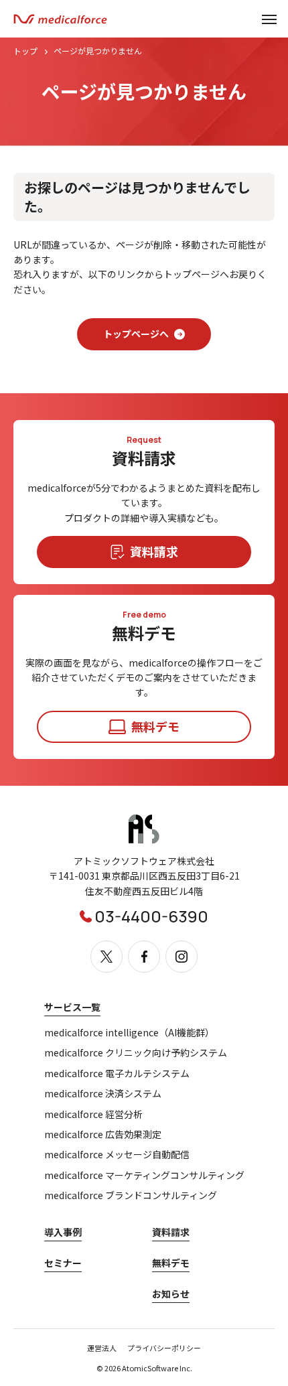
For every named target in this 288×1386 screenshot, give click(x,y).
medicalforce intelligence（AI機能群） (129, 1032)
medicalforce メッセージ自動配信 (117, 1154)
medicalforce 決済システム (102, 1093)
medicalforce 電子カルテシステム (117, 1073)
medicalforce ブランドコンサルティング (130, 1195)
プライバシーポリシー (164, 1347)
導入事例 (63, 1232)
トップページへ (136, 333)
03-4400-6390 (151, 916)
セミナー (63, 1262)
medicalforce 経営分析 (93, 1114)
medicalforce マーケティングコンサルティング (144, 1175)
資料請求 (171, 1232)
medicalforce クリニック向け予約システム (135, 1052)
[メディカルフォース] (60, 19)
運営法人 (102, 1347)
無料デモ (171, 1262)
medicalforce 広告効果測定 (102, 1134)
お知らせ (171, 1293)
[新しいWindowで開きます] (144, 840)
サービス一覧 (72, 1007)
